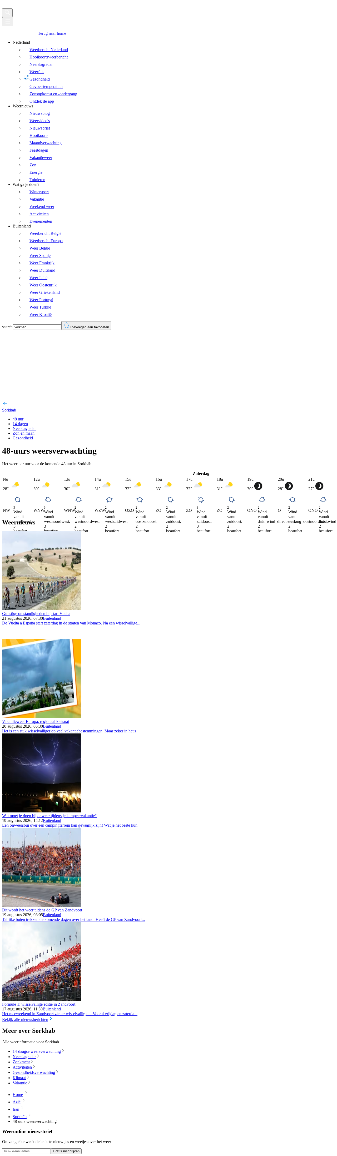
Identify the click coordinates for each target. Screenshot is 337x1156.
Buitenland (52, 618)
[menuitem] (174, 72)
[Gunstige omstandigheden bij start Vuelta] (41, 609)
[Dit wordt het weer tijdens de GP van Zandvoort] (41, 905)
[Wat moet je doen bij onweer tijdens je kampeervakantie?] (41, 811)
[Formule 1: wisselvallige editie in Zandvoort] (41, 999)
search (7, 327)
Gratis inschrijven (66, 1151)
